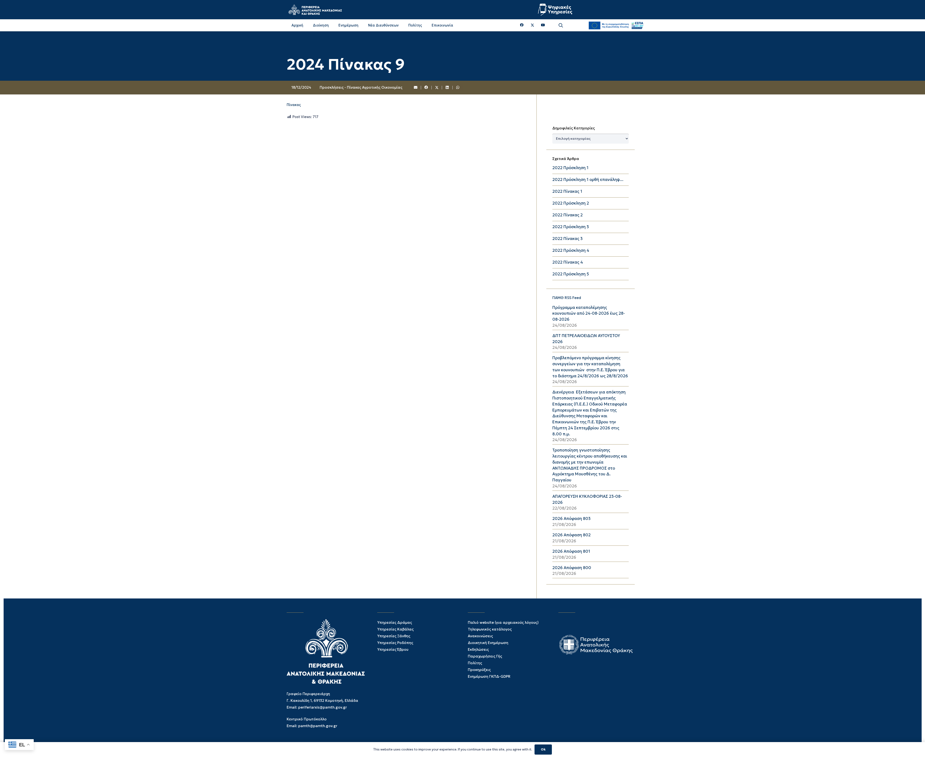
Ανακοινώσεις (480, 636)
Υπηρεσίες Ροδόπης (395, 642)
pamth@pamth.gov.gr (317, 726)
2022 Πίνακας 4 (567, 262)
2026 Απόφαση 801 (571, 551)
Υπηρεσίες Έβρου (392, 649)
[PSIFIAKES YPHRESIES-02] (556, 10)
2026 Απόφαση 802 (571, 535)
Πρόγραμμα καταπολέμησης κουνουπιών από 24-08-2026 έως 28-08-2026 (588, 313)
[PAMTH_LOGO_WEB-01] (315, 10)
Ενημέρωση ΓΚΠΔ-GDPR (489, 676)
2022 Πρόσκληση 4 (570, 250)
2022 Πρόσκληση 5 (570, 274)
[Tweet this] (437, 88)
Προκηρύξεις (479, 669)
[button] (561, 25)
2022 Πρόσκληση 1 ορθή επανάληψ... (587, 179)
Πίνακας (294, 105)
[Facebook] (522, 25)
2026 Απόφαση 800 (571, 567)
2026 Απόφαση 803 (571, 518)
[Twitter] (532, 25)
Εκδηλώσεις (478, 649)
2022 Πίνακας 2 (567, 215)
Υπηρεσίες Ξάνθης (393, 636)
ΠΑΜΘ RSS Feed (566, 297)
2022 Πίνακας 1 (567, 191)
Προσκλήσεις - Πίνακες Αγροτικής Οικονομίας (361, 87)
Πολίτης (475, 663)
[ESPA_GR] (616, 25)
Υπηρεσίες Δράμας (394, 622)
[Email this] (416, 88)
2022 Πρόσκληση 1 (570, 167)
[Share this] (426, 88)
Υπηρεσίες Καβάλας (395, 629)
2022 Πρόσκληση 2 (570, 203)
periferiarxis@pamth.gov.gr (322, 707)
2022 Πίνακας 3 (567, 238)
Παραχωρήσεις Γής (485, 656)
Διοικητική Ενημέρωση (488, 642)
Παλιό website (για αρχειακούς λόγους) (503, 622)
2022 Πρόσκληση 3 (570, 226)
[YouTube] (543, 25)
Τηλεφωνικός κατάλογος (490, 629)
